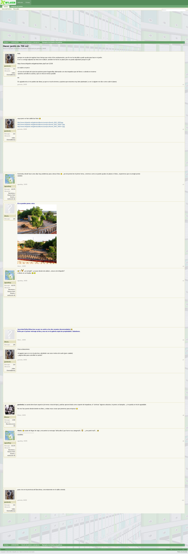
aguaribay (7, 186)
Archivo (6, 6)
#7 (183, 360)
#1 (183, 84)
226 (14, 219)
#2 (183, 129)
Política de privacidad (182, 551)
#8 (183, 415)
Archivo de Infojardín (177, 549)
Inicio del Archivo (7, 9)
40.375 (13, 189)
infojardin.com (15, 551)
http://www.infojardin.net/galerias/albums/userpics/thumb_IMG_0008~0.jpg (41, 124)
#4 (183, 266)
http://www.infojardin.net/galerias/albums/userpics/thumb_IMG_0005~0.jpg (41, 126)
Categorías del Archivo (17, 6)
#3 (183, 184)
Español (3, 549)
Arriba (185, 549)
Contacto (168, 549)
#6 (183, 340)
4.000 (13, 420)
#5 (183, 281)
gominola (39, 48)
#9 (183, 441)
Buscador (16, 9)
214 (14, 69)
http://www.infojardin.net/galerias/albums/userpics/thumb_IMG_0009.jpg (40, 122)
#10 (183, 500)
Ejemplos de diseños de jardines (17, 48)
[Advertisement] (61, 26)
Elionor (6, 417)
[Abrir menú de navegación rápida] (183, 42)
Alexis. (6, 216)
